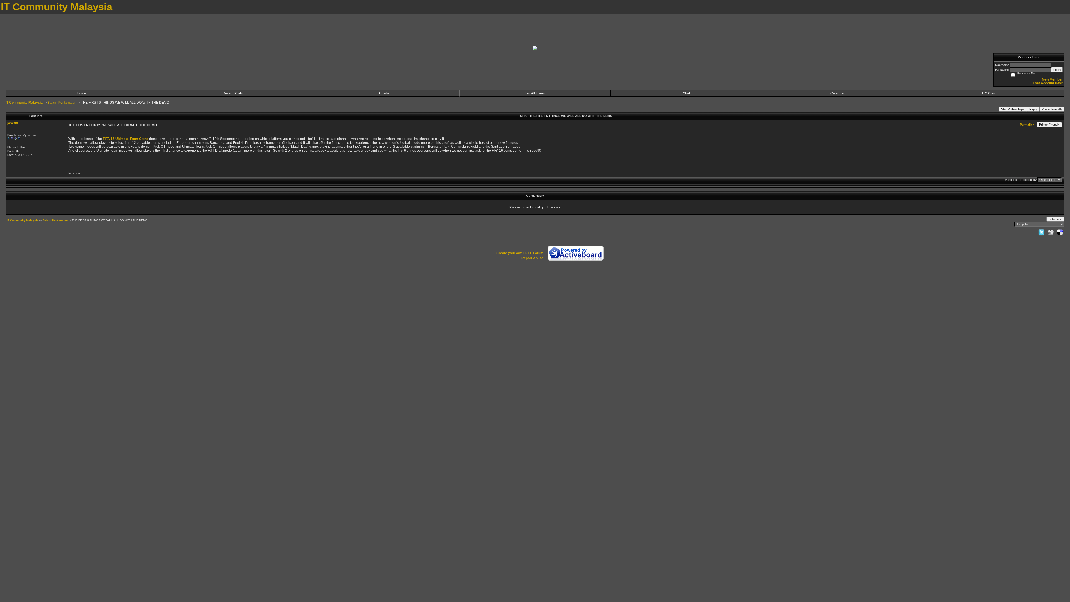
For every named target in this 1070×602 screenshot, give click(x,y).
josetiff (12, 123)
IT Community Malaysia (24, 103)
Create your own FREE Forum (519, 253)
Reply (1033, 109)
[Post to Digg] (1051, 232)
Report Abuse (532, 258)
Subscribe (1055, 219)
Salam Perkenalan (61, 103)
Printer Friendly (1052, 109)
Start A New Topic (1013, 109)
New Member (1052, 79)
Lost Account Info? (1048, 83)
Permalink (1027, 124)
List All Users (535, 93)
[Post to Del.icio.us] (1060, 232)
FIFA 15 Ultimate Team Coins (125, 139)
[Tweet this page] (1041, 232)
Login (1057, 69)
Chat (686, 93)
